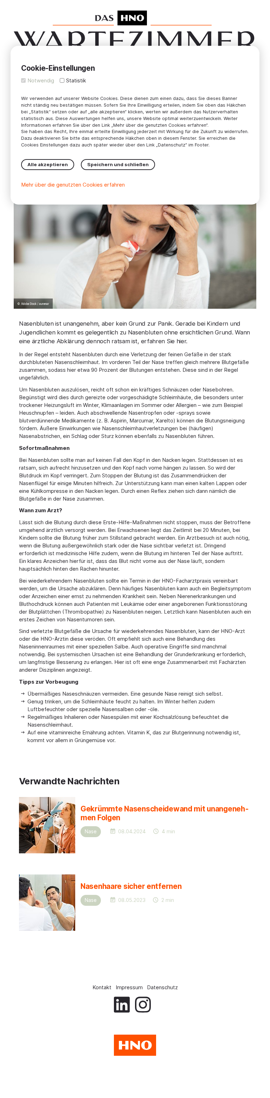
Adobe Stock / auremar (35, 304)
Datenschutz (162, 987)
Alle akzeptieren (47, 164)
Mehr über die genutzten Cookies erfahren (73, 184)
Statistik (76, 80)
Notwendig (40, 80)
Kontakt (101, 987)
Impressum (129, 987)
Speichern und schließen (118, 164)
